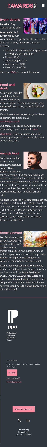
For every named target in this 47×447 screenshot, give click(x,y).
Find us (12, 372)
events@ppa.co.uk (14, 382)
